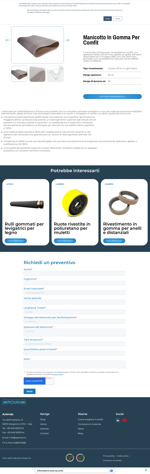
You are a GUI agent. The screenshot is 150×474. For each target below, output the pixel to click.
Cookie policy (123, 456)
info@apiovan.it (17, 437)
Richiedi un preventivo (113, 96)
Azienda (44, 428)
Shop (43, 419)
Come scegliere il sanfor (90, 419)
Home (43, 424)
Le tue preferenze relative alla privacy (87, 470)
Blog (80, 433)
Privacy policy (109, 456)
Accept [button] (107, 19)
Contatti (44, 433)
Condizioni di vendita (112, 460)
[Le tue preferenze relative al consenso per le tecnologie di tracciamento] (146, 470)
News (81, 428)
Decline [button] (117, 19)
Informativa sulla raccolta (50, 470)
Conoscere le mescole (89, 424)
